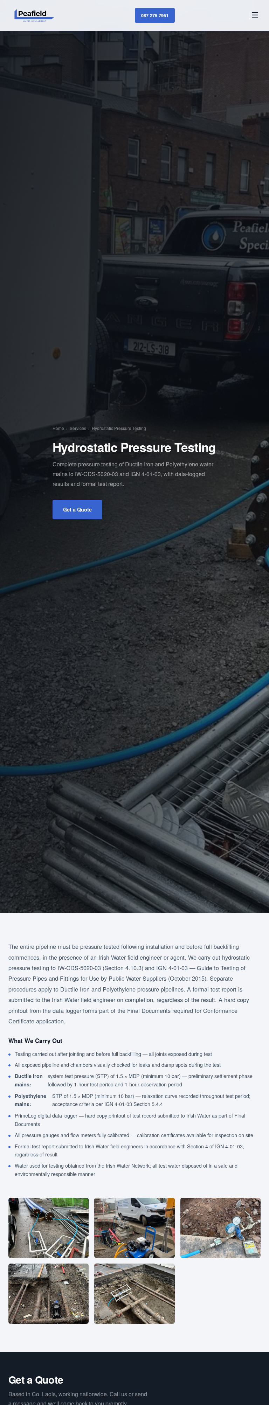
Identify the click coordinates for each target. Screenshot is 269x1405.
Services (78, 428)
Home (58, 428)
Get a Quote (77, 509)
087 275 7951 (154, 15)
